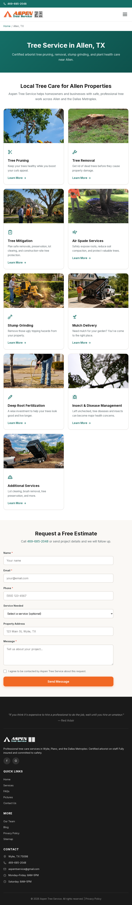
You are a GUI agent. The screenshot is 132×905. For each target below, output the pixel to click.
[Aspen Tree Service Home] (24, 14)
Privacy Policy (11, 833)
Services (8, 785)
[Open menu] (125, 14)
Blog (6, 827)
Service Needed (13, 605)
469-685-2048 (17, 3)
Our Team (9, 821)
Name (8, 552)
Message (10, 641)
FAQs (6, 791)
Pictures (8, 797)
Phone (8, 588)
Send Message (58, 681)
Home (6, 26)
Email (7, 570)
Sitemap (8, 839)
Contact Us (9, 803)
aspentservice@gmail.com (23, 869)
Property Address (14, 623)
